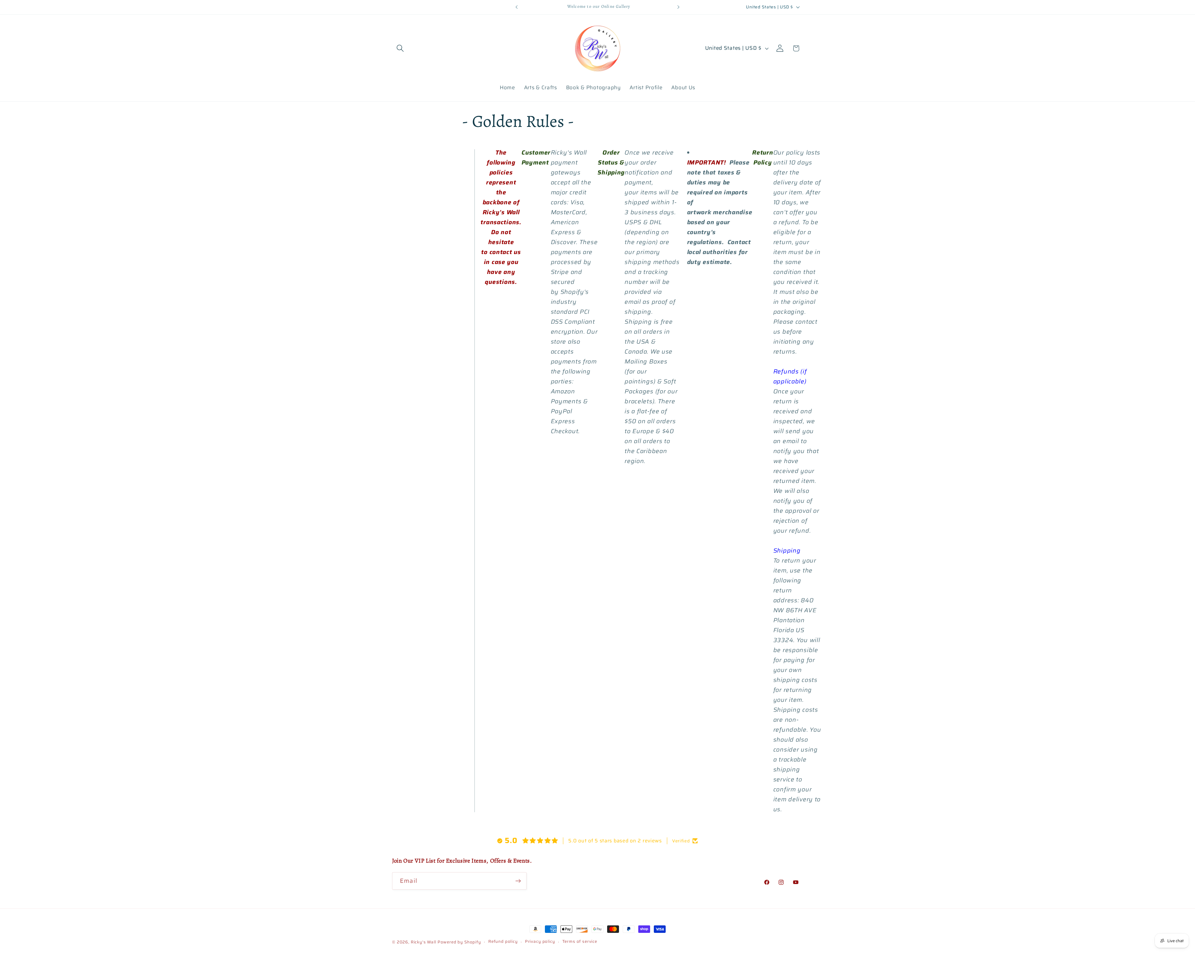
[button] (400, 48)
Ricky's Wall (423, 942)
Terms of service (579, 941)
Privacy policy (540, 941)
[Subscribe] (518, 881)
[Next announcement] (678, 7)
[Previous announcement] (516, 7)
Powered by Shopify (459, 942)
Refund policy (503, 941)
